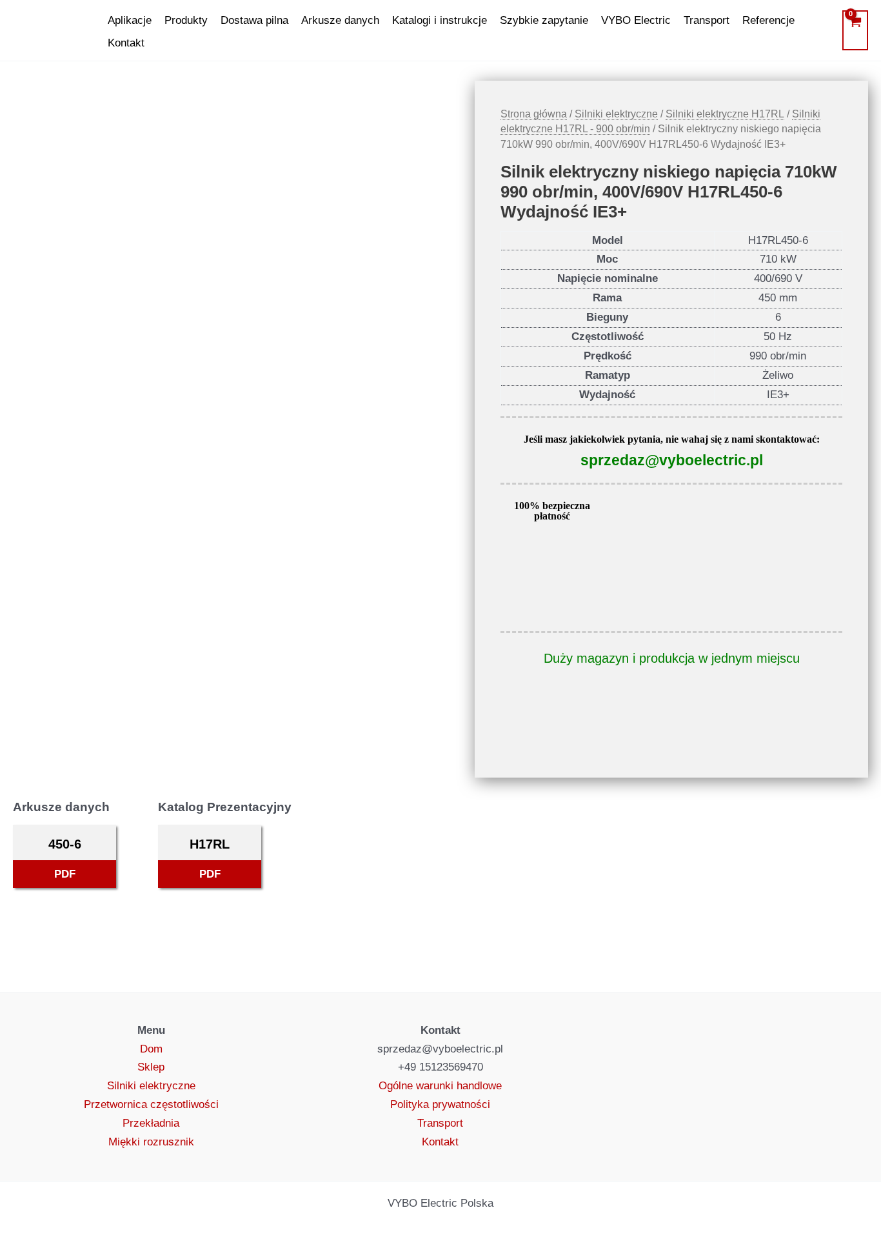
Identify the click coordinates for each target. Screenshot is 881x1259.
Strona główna (533, 113)
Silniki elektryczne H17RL (725, 113)
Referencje (768, 20)
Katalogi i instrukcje (439, 20)
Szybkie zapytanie (544, 20)
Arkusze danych (340, 20)
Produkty (186, 20)
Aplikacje (130, 20)
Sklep (150, 1067)
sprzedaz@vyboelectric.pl (671, 460)
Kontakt (126, 43)
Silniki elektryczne (616, 113)
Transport (706, 20)
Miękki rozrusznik (151, 1142)
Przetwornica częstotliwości (151, 1104)
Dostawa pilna (254, 20)
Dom (151, 1049)
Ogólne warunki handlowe (440, 1086)
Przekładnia (151, 1123)
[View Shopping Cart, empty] (855, 30)
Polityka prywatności (440, 1104)
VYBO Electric (636, 20)
